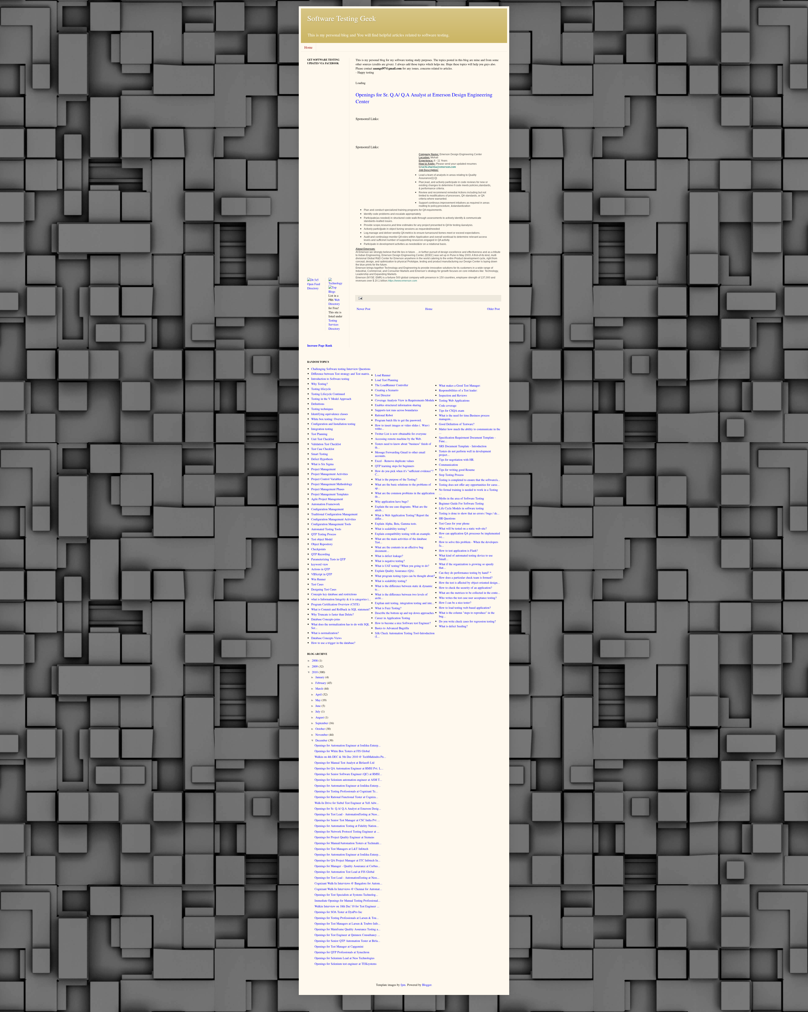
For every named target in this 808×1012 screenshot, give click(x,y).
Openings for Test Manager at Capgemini (339, 946)
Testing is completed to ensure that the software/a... (469, 480)
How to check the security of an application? (465, 588)
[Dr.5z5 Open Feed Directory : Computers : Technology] (314, 288)
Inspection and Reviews (453, 395)
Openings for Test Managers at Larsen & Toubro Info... (347, 923)
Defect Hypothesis (322, 459)
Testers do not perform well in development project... (465, 453)
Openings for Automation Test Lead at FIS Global (344, 872)
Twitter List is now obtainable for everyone (400, 434)
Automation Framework (325, 504)
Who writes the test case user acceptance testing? (468, 598)
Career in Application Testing (392, 618)
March (319, 688)
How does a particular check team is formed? (465, 577)
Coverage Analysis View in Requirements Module (404, 400)
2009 (315, 666)
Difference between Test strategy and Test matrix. (340, 374)
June (318, 706)
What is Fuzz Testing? (388, 608)
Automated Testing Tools (326, 529)
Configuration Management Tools (331, 524)
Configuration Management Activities (333, 519)
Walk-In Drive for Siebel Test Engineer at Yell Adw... (347, 803)
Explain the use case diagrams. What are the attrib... (401, 508)
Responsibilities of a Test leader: (458, 390)
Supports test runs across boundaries (396, 410)
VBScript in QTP (321, 574)
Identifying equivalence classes (329, 414)
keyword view (319, 564)
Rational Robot (384, 415)
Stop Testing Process (451, 475)
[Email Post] (359, 298)
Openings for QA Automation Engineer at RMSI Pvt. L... (349, 768)
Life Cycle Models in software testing (461, 508)
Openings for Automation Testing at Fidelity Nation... (347, 826)
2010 (315, 672)
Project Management (323, 469)
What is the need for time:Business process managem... (464, 417)
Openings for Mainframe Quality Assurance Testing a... (347, 929)
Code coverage (447, 405)
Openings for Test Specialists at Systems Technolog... (346, 895)
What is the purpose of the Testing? (396, 479)
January (319, 677)
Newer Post (363, 309)
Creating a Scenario (386, 390)
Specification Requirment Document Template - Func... (467, 439)
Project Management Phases (327, 489)
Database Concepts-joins (325, 619)
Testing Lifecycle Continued (328, 394)
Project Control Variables (326, 479)
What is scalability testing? (391, 529)
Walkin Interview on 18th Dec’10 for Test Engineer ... (347, 906)
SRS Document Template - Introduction (462, 446)
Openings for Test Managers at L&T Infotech (341, 849)
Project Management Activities (329, 474)
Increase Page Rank (319, 345)
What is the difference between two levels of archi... (401, 596)
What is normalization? (325, 633)
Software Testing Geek (341, 18)
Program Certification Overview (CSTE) (335, 604)
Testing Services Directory (334, 324)
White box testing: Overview (328, 419)
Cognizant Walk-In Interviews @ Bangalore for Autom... (348, 883)
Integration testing (322, 429)
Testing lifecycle (321, 389)
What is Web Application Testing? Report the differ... (402, 517)
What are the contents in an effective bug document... (399, 549)
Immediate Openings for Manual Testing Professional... (347, 901)
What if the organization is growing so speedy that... (466, 566)
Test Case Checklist (322, 449)
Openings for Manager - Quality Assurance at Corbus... (347, 866)
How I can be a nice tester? (455, 603)
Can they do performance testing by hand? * (465, 573)
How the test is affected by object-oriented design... (469, 583)
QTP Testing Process (323, 534)
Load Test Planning (386, 380)
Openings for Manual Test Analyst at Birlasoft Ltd (344, 763)
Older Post (493, 309)
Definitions (317, 404)
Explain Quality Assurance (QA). (395, 571)
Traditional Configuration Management (334, 514)
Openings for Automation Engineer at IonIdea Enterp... (348, 745)
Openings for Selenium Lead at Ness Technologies (344, 958)
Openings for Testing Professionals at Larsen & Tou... (347, 918)
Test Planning (319, 434)
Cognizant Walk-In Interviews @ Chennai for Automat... (348, 889)
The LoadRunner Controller (391, 385)
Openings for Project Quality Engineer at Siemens (344, 837)
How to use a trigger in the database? (333, 643)
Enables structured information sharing (398, 405)
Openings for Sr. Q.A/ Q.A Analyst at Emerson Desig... (348, 808)
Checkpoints (318, 549)
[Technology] (335, 283)
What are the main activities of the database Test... (401, 540)
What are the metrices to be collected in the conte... (469, 593)
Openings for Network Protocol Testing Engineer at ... (347, 831)
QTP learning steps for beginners (394, 466)
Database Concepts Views (326, 638)
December (321, 740)
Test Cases (317, 584)
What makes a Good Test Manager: (460, 385)
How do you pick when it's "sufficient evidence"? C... (404, 473)
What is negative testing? (390, 561)
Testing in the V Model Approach (331, 399)
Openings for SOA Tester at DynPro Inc (338, 912)
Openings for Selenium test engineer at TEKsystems (345, 964)
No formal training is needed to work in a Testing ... (468, 491)
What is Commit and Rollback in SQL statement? (340, 609)
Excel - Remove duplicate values (394, 461)
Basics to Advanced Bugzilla (392, 628)
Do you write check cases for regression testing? (467, 621)
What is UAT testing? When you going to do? (402, 566)
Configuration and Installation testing (333, 424)
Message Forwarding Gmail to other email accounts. (400, 454)
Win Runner (318, 579)
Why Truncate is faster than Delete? (332, 614)
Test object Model (321, 539)
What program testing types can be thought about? (405, 576)
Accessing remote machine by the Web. (398, 439)
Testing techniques (322, 409)
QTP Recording (320, 554)
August (319, 717)
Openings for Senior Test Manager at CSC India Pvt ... (347, 820)
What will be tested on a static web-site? (463, 528)
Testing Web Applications (454, 400)
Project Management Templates (329, 494)
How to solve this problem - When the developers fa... (468, 543)
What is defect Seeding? (453, 626)
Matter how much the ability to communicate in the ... (469, 431)
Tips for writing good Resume (457, 470)
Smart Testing (319, 454)
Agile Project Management (327, 499)
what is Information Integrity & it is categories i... (341, 599)
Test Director (383, 395)
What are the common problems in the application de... (405, 495)
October (320, 729)
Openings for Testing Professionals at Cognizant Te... (346, 791)
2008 (315, 660)
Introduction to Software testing (330, 379)
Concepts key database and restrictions (334, 594)
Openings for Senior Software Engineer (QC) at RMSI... (348, 774)
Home (308, 47)
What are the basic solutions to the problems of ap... (403, 486)
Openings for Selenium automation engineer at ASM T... (348, 780)
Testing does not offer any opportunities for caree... (469, 485)
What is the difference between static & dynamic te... (403, 587)
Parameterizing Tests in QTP (328, 559)
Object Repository (322, 544)
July (317, 711)
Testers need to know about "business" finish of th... (403, 445)
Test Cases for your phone (454, 523)
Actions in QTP (320, 569)
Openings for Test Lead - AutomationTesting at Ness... (347, 814)
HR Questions (447, 518)
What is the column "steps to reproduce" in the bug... (466, 614)
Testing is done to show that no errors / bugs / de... (469, 513)
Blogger (426, 985)
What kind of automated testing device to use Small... (466, 557)
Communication (448, 465)
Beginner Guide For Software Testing (461, 503)
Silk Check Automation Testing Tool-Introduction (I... (405, 635)
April (318, 694)
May (318, 700)
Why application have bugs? (391, 501)
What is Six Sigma (322, 464)
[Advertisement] (432, 133)
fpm (403, 985)
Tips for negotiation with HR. (456, 460)
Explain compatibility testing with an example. (403, 534)
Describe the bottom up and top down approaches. (405, 613)
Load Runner (383, 375)
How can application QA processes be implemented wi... (469, 535)
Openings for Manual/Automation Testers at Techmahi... (348, 843)
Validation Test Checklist (326, 444)
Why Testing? (319, 384)
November (321, 735)
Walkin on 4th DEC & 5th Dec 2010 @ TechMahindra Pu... (350, 757)
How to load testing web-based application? (465, 608)
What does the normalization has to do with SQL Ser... (340, 626)
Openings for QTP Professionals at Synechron (342, 952)
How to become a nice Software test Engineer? (403, 623)
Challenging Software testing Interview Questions (340, 369)
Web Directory (334, 302)
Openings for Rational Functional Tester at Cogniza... (346, 797)
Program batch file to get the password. (398, 420)
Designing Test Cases (323, 589)
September (321, 723)
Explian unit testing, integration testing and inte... (404, 603)
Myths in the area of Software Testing (461, 498)
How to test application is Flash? (458, 551)
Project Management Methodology (331, 484)
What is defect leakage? (389, 556)
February (320, 683)
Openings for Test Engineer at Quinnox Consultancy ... (347, 935)
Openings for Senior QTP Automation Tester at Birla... (347, 941)
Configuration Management (327, 509)
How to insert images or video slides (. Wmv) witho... (402, 427)
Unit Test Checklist (322, 439)
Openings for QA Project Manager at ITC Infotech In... (347, 860)
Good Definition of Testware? (456, 424)
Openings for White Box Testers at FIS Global (342, 751)
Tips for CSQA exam (451, 411)
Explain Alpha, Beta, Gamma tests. (396, 524)
